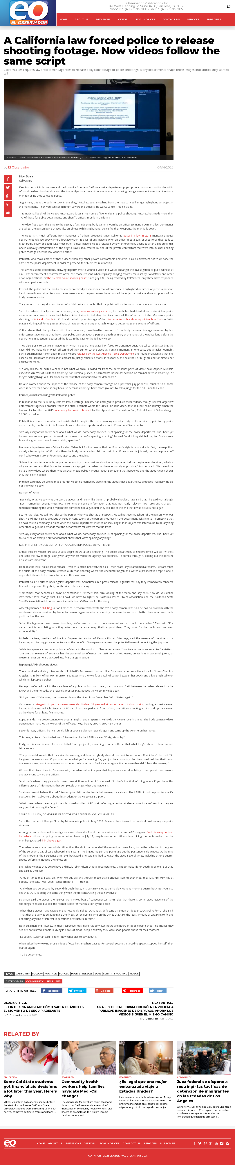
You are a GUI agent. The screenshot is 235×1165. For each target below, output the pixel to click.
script (107, 973)
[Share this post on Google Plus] (8, 196)
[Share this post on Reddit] (8, 213)
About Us (81, 19)
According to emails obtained (73, 410)
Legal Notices (145, 19)
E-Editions (103, 19)
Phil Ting (46, 608)
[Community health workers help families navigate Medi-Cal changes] (89, 1058)
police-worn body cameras (96, 311)
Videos (122, 19)
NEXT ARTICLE (162, 1002)
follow (37, 973)
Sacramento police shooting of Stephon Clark (135, 319)
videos (134, 973)
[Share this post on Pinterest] (8, 205)
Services (193, 19)
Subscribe (214, 19)
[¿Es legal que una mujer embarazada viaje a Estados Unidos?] (146, 1058)
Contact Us (171, 19)
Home (63, 19)
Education (10, 1077)
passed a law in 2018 (137, 235)
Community (34, 981)
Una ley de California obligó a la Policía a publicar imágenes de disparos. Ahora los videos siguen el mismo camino (135, 1010)
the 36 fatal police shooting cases (67, 278)
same (98, 973)
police (75, 973)
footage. (51, 973)
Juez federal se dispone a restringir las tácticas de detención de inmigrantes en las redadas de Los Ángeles (203, 1091)
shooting (120, 973)
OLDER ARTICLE (15, 1002)
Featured (53, 981)
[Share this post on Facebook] (8, 179)
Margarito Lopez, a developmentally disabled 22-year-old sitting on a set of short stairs (89, 704)
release (87, 973)
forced (64, 973)
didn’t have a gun (51, 840)
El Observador (18, 167)
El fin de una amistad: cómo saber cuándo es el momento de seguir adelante (44, 1009)
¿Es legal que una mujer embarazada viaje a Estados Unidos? (143, 1086)
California (23, 973)
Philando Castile (44, 319)
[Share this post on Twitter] (8, 188)
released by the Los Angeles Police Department (105, 353)
